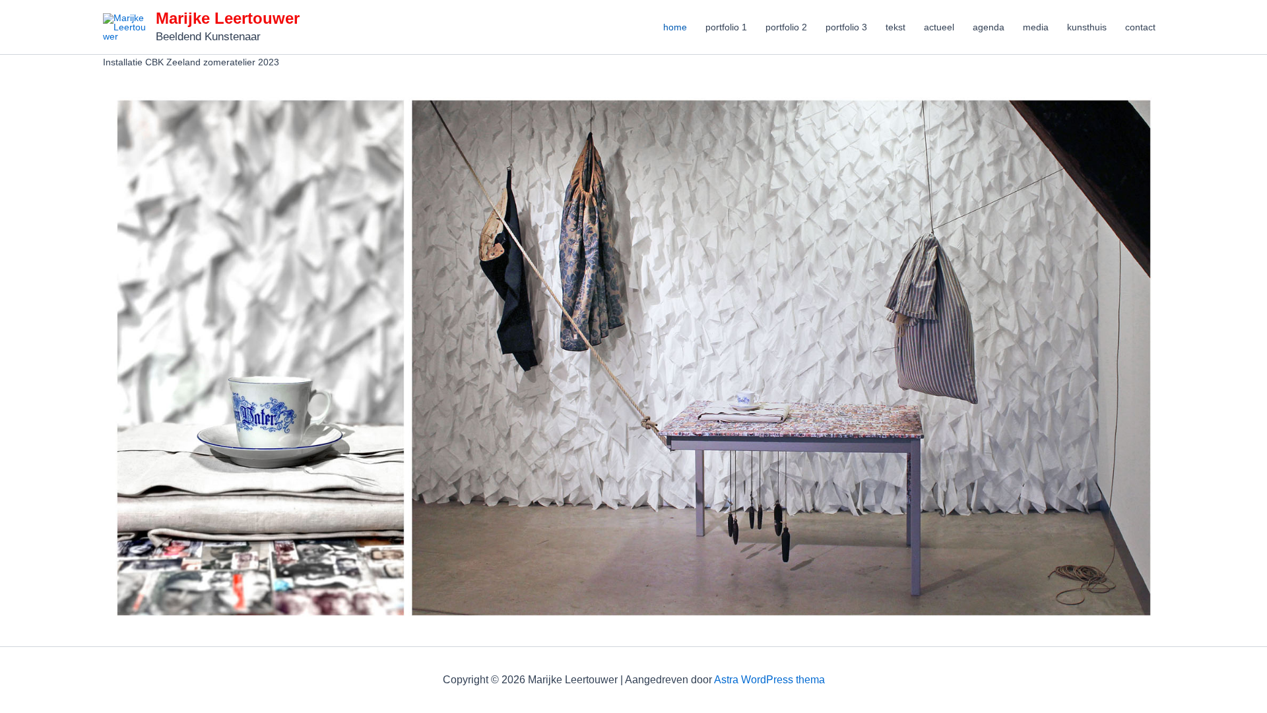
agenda (988, 27)
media (1036, 27)
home (675, 27)
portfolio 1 (726, 27)
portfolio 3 (846, 27)
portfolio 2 (786, 27)
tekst (895, 27)
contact (1140, 27)
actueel (939, 27)
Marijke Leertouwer (228, 18)
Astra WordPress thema (769, 679)
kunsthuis (1087, 27)
